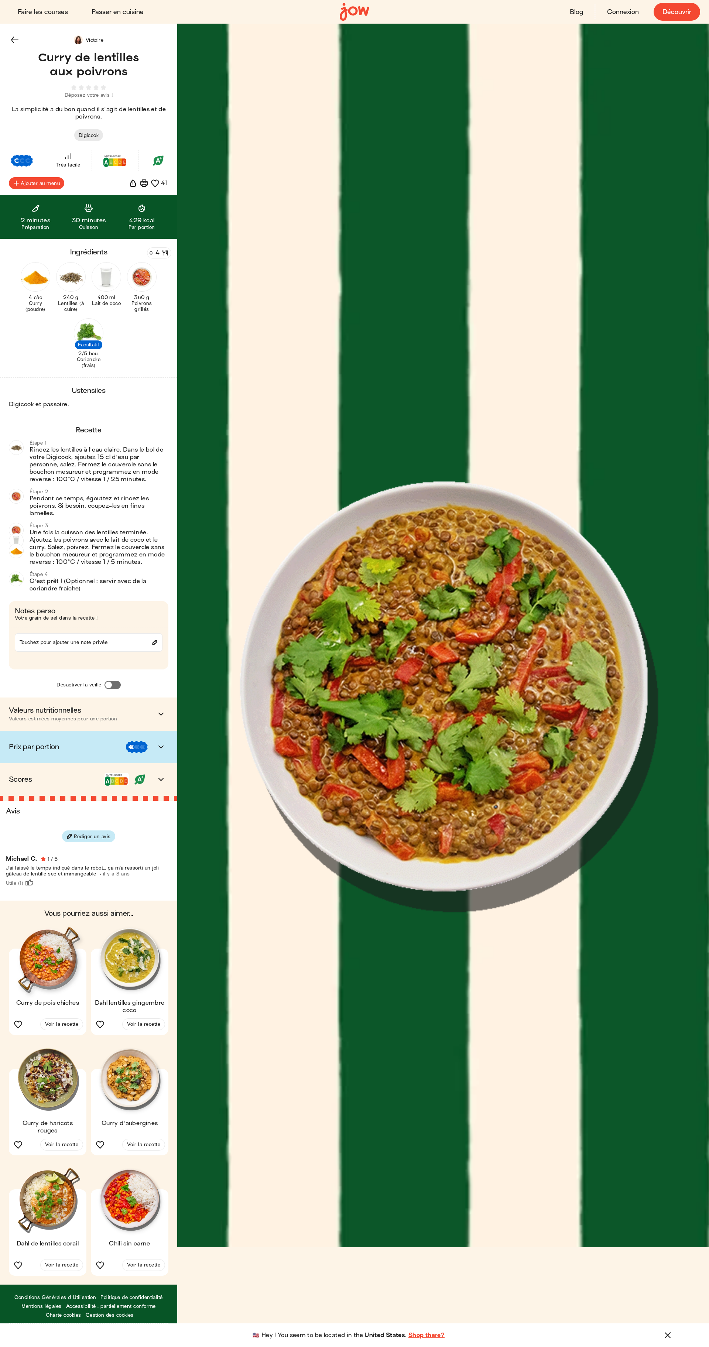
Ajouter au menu (40, 183)
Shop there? (426, 1335)
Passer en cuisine (118, 12)
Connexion (623, 12)
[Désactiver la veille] (113, 685)
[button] (15, 40)
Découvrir (676, 12)
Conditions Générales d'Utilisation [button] (55, 1297)
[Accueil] (354, 12)
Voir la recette (61, 1024)
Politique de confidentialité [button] (131, 1297)
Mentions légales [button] (41, 1306)
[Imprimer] (144, 183)
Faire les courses (43, 12)
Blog (576, 12)
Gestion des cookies (110, 1315)
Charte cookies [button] (63, 1315)
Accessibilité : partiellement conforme (111, 1306)
